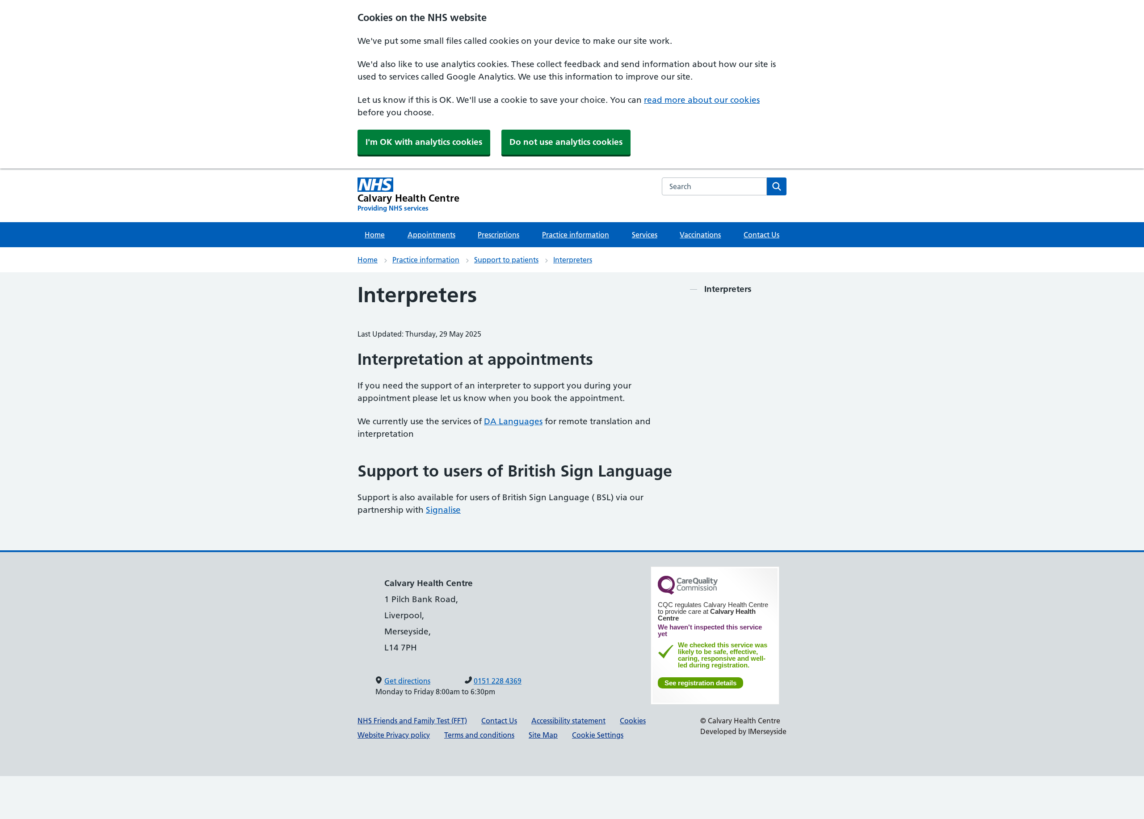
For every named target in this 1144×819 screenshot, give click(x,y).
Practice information (575, 234)
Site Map (543, 734)
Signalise (443, 510)
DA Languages (513, 421)
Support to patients (506, 259)
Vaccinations (700, 234)
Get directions (407, 680)
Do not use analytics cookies (565, 142)
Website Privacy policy (394, 734)
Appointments (431, 234)
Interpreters (572, 259)
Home (375, 234)
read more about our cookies (702, 100)
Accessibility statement (568, 720)
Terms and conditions (479, 734)
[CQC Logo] (688, 592)
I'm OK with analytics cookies (424, 142)
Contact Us (761, 234)
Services (644, 234)
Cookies (633, 720)
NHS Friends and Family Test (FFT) (412, 720)
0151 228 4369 (498, 680)
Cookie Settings (597, 734)
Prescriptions (498, 234)
